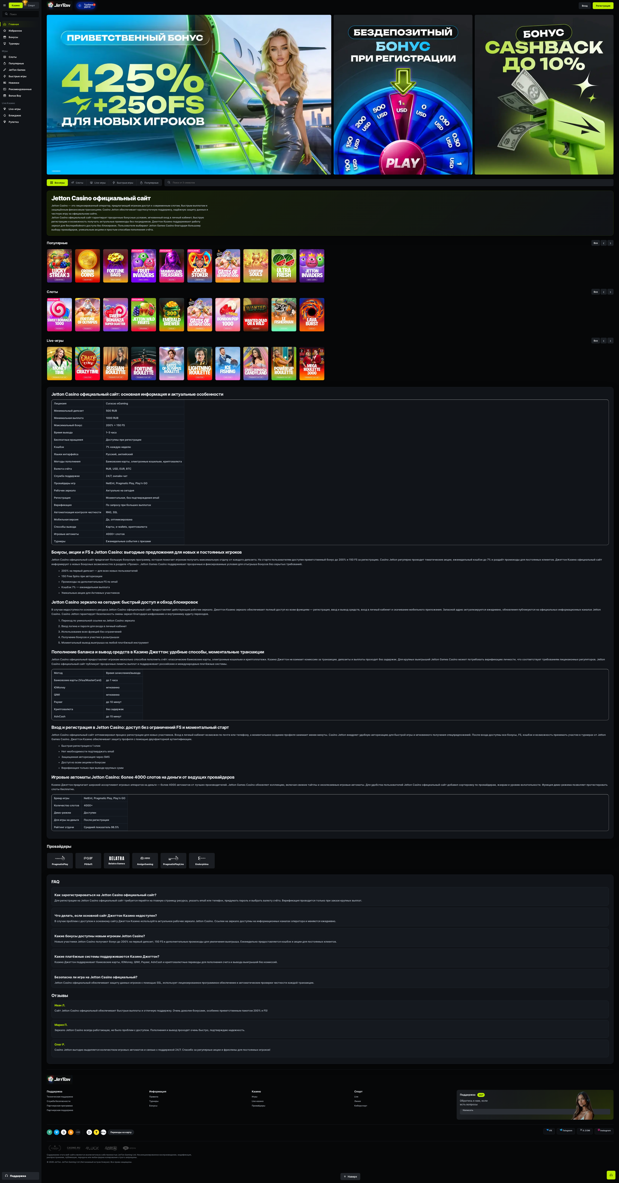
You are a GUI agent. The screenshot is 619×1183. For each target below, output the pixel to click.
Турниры (153, 1101)
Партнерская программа (60, 1105)
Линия (357, 1101)
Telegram (567, 1130)
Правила (153, 1096)
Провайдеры (258, 1105)
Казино (16, 5)
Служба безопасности (58, 1101)
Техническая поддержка (60, 1096)
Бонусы (153, 1105)
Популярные (151, 182)
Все (596, 243)
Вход (585, 5)
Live (356, 1096)
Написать (468, 1110)
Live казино (258, 1101)
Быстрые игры (125, 182)
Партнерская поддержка (60, 1110)
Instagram (605, 1130)
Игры (254, 1096)
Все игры (60, 182)
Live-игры (100, 182)
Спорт (31, 5)
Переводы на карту (121, 1132)
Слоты (79, 182)
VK (550, 1130)
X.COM (586, 1130)
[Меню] (4, 5)
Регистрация (603, 5)
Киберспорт (360, 1105)
